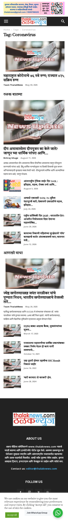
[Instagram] (29, 492)
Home (6, 29)
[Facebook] (20, 492)
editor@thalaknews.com (41, 468)
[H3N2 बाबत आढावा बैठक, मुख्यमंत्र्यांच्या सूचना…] (12, 331)
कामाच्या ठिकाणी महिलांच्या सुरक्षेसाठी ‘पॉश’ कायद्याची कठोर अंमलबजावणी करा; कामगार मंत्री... (44, 237)
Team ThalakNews (13, 85)
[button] (6, 21)
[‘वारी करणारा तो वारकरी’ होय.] (12, 382)
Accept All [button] (12, 515)
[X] (38, 492)
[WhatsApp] (47, 492)
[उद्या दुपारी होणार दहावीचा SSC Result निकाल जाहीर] (12, 365)
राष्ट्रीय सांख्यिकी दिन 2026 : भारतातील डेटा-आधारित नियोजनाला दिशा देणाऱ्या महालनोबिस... (44, 219)
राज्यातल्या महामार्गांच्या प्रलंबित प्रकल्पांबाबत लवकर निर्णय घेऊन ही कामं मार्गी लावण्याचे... (44, 346)
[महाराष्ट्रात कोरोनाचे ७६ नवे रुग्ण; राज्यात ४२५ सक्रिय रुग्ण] (34, 56)
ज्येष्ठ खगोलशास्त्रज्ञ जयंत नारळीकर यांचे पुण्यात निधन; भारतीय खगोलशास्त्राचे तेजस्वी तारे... (33, 297)
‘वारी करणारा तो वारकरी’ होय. (37, 377)
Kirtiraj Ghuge (10, 158)
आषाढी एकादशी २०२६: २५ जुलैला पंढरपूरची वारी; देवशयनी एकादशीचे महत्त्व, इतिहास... (43, 201)
